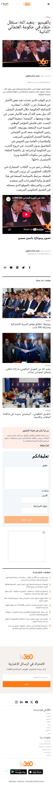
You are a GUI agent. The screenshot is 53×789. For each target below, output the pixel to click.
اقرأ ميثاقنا (44, 445)
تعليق (45, 465)
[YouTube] (26, 702)
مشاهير (48, 730)
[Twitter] (31, 702)
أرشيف (48, 755)
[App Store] (35, 772)
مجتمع (48, 719)
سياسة (48, 17)
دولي (49, 733)
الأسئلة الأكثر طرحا (45, 744)
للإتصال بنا (47, 752)
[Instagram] (16, 702)
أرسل (26, 684)
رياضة (49, 727)
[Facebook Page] (36, 702)
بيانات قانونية (46, 749)
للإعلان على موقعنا (45, 746)
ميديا (49, 725)
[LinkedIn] (21, 702)
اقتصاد (48, 716)
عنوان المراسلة (40, 506)
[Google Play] (18, 772)
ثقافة (49, 722)
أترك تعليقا (26, 519)
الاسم (44, 495)
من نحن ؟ (48, 741)
